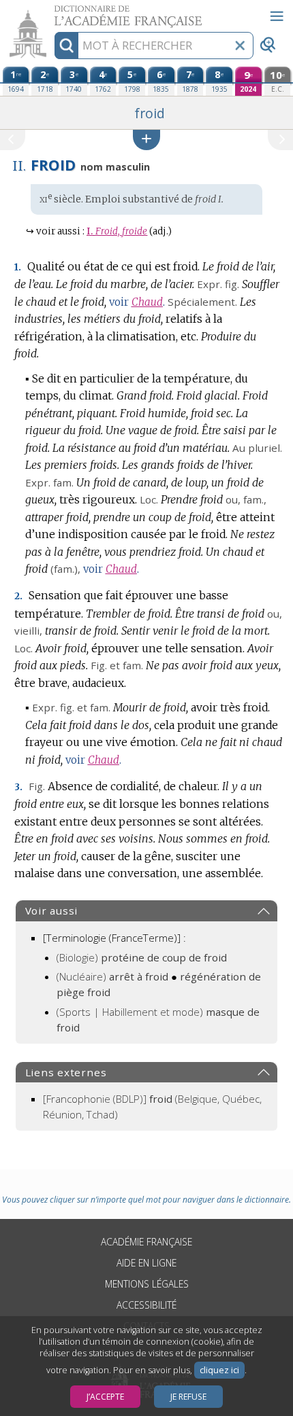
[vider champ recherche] (239, 45)
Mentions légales (147, 1283)
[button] (146, 139)
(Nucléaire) (112, 976)
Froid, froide (117, 231)
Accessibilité (146, 1304)
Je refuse (188, 1396)
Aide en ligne (146, 1262)
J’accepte (105, 1396)
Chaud (147, 302)
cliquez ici (219, 1370)
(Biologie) (142, 957)
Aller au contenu (52, 12)
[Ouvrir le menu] (276, 16)
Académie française (146, 1241)
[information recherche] (66, 45)
